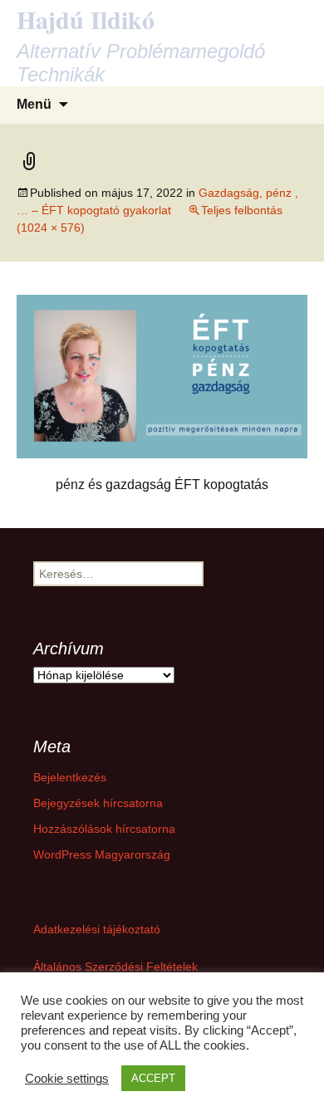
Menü (34, 104)
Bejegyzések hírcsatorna (98, 803)
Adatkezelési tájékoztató (96, 929)
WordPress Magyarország (101, 854)
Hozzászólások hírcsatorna (104, 828)
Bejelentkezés (69, 777)
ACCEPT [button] (153, 1078)
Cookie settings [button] (67, 1078)
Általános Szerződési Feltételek (115, 966)
